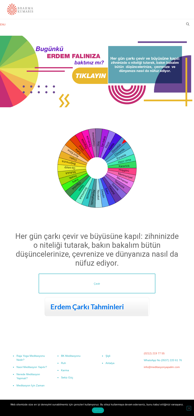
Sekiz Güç (67, 377)
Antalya (110, 363)
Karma (65, 370)
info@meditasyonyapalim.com (162, 367)
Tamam (98, 410)
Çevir (97, 283)
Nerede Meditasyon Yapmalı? (28, 376)
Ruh (63, 363)
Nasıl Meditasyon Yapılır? (31, 367)
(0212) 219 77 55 (154, 353)
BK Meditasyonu (71, 355)
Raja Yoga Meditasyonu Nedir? (30, 357)
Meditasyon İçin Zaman (30, 385)
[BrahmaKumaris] (20, 9)
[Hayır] (189, 408)
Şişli (108, 355)
